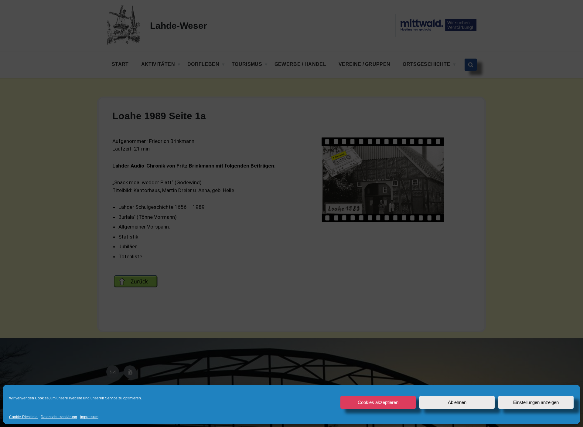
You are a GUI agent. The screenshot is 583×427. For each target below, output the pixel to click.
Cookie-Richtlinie (23, 417)
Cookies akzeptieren (378, 402)
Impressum (89, 417)
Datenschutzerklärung (59, 417)
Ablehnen (457, 402)
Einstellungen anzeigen (536, 402)
